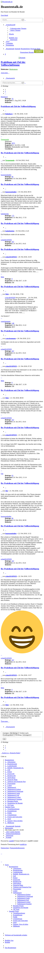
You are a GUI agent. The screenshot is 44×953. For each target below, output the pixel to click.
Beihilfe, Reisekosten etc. (21, 874)
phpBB (11, 841)
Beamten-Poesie (18, 906)
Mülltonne (16, 926)
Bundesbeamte (18, 870)
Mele (2, 277)
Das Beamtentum (10, 948)
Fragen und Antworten (20, 920)
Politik (15, 917)
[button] (5, 93)
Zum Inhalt (4, 15)
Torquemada (5, 139)
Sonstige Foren (14, 911)
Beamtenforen (13, 867)
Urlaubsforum (17, 919)
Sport (15, 922)
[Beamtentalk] (6, 2)
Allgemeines (17, 868)
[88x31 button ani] (38, 52)
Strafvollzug (17, 883)
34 (12, 99)
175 (13, 216)
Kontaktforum (17, 915)
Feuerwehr (16, 880)
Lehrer (15, 891)
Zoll (14, 876)
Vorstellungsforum (19, 913)
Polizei (15, 878)
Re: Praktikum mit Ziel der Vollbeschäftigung (20, 153)
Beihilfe (7, 942)
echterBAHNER (6, 240)
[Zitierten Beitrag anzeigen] (27, 298)
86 (12, 177)
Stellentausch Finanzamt (25, 896)
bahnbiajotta (5, 214)
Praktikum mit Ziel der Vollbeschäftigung (13, 63)
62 (12, 475)
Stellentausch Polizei (23, 894)
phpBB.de (23, 844)
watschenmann (5, 321)
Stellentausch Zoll (23, 900)
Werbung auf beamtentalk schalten (16, 935)
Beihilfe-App (9, 940)
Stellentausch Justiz (23, 898)
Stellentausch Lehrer (23, 902)
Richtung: (18, 735)
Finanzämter (17, 889)
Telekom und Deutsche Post (22, 887)
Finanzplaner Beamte (27, 52)
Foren (7, 865)
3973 (13, 143)
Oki (2, 474)
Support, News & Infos (20, 924)
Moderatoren (13, 69)
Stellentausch (17, 893)
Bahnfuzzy (4, 97)
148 (13, 323)
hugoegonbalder (6, 175)
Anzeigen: (6, 733)
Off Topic (16, 909)
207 (13, 242)
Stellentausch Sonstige (24, 904)
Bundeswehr (17, 881)
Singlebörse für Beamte (20, 907)
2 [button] (5, 91)
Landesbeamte (17, 872)
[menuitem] (17, 28)
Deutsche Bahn (18, 885)
